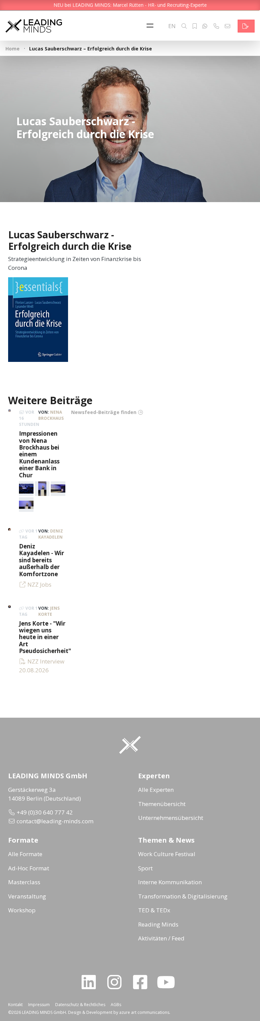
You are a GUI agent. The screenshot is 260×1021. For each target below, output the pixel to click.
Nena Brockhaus (51, 415)
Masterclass (24, 882)
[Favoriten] (195, 26)
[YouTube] (168, 982)
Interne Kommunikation (170, 882)
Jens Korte (49, 611)
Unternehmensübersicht (170, 818)
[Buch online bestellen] (38, 319)
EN (172, 26)
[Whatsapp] (204, 26)
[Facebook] (143, 982)
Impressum (39, 1004)
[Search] (184, 26)
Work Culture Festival (166, 854)
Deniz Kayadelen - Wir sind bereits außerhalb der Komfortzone (41, 560)
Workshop (22, 910)
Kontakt (15, 1004)
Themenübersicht (162, 804)
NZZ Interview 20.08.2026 (41, 665)
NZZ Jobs (39, 584)
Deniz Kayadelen (50, 534)
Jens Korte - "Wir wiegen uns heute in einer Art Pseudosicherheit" (45, 637)
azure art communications (144, 1012)
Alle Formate (25, 854)
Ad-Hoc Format (28, 868)
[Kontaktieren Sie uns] (246, 26)
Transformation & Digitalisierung (183, 896)
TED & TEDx (154, 910)
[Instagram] (117, 982)
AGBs (116, 1004)
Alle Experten (156, 790)
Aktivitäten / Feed (161, 938)
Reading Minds (158, 924)
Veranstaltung (27, 896)
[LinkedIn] (91, 982)
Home (12, 48)
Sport (145, 868)
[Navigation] (151, 26)
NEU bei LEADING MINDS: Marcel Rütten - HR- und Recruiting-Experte (130, 5)
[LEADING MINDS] (33, 25)
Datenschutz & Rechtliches (80, 1004)
